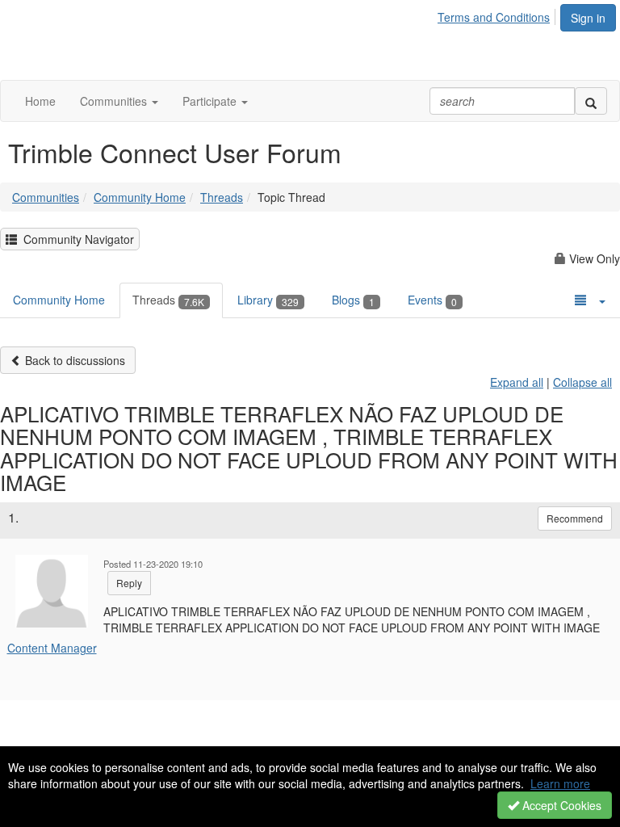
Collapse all (582, 382)
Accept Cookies (560, 805)
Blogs (353, 300)
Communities (45, 197)
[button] (119, 101)
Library (268, 300)
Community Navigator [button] (75, 239)
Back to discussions (73, 360)
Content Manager (52, 648)
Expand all (516, 382)
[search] (591, 101)
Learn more (560, 783)
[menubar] (498, 14)
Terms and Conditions (494, 17)
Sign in (588, 18)
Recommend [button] (575, 518)
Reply (129, 583)
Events (432, 300)
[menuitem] (498, 14)
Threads (221, 197)
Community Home (140, 197)
